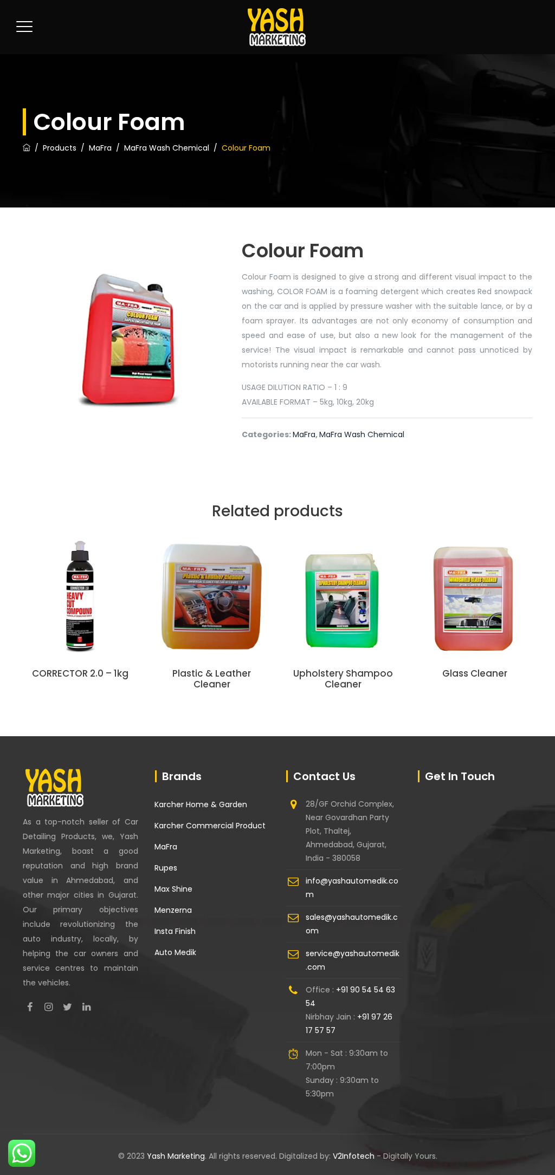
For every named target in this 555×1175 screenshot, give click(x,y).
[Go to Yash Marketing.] (26, 147)
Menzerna (173, 910)
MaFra (304, 434)
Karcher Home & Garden (200, 804)
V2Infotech (355, 1156)
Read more (80, 612)
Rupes (165, 867)
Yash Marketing (176, 1156)
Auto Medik (175, 952)
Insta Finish (175, 931)
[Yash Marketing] (276, 27)
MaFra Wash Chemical (361, 434)
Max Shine (173, 889)
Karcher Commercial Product (210, 825)
